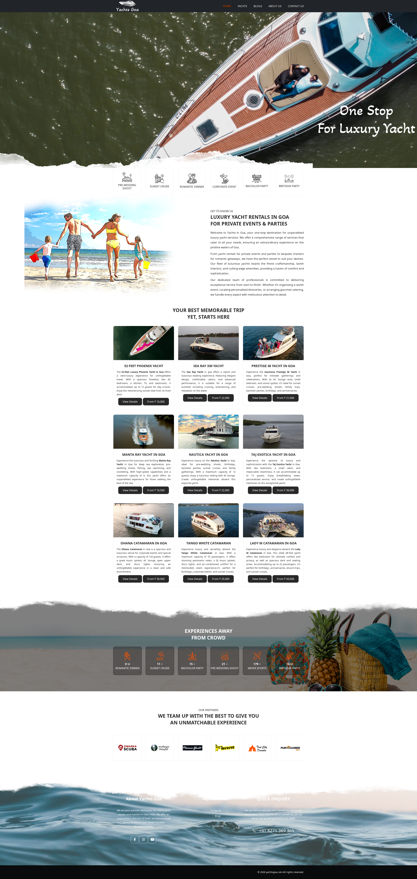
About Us (275, 6)
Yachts (242, 6)
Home (227, 6)
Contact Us (296, 6)
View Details (130, 401)
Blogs (258, 6)
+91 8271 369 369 (276, 830)
